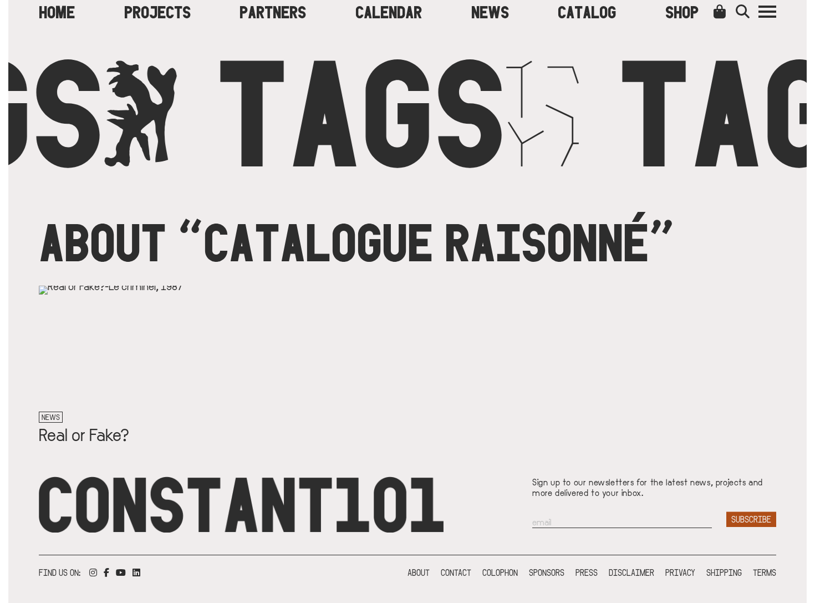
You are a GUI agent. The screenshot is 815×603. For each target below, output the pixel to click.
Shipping (724, 572)
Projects (157, 11)
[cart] (722, 11)
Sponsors (546, 572)
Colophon (500, 572)
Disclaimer (631, 572)
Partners (273, 11)
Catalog (587, 11)
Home (57, 11)
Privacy (680, 572)
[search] (747, 11)
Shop (682, 11)
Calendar (388, 11)
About (418, 572)
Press (586, 572)
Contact (456, 572)
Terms (764, 572)
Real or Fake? (84, 433)
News (490, 11)
